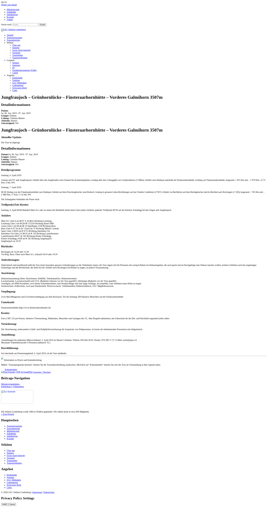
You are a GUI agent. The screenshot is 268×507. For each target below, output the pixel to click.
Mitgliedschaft (13, 9)
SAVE (4, 504)
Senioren (16, 65)
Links (14, 90)
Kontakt (10, 17)
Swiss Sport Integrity (21, 50)
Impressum (37, 492)
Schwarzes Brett (19, 88)
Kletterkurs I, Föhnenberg (12, 386)
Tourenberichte (13, 40)
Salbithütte (11, 12)
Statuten (15, 47)
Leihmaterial (17, 85)
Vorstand (16, 53)
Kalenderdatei (11, 369)
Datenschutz (49, 492)
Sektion (15, 63)
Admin (10, 19)
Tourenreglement (19, 58)
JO (13, 68)
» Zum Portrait (7, 414)
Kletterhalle (17, 78)
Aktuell (10, 35)
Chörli (15, 73)
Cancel (12, 504)
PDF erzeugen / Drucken (40, 372)
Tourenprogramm (14, 37)
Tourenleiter (17, 55)
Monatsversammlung (10, 384)
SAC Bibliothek (19, 83)
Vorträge (16, 80)
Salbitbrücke (12, 14)
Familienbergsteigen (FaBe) (24, 70)
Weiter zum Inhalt (9, 5)
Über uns (16, 45)
